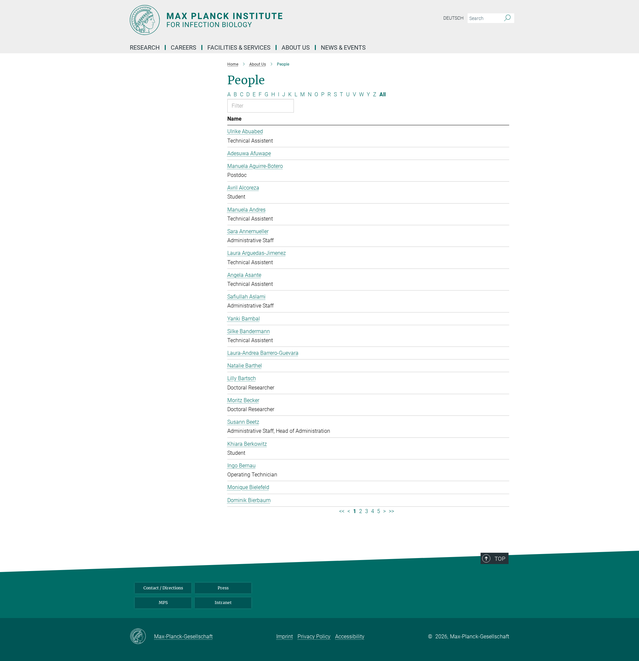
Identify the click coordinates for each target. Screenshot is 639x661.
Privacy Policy (314, 636)
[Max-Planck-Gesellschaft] (142, 637)
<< (341, 511)
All (382, 94)
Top (500, 558)
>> (391, 511)
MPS (163, 602)
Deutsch (453, 18)
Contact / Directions (163, 587)
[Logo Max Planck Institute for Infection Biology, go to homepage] (254, 20)
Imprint (284, 636)
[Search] (507, 18)
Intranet (223, 602)
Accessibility (349, 636)
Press (223, 587)
